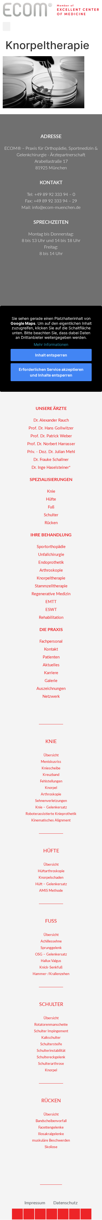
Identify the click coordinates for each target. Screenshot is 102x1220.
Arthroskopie (51, 794)
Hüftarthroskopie (51, 871)
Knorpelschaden (51, 878)
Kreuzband (51, 775)
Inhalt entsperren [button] (51, 355)
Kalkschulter (51, 1038)
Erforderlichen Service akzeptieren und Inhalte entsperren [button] (51, 372)
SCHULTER (51, 1004)
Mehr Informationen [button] (51, 344)
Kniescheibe (51, 768)
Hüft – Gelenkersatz (51, 884)
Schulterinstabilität (51, 1051)
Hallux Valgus (51, 961)
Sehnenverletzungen (51, 801)
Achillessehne (51, 941)
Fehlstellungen (51, 781)
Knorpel (51, 788)
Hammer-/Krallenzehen (51, 974)
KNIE (51, 741)
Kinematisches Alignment (51, 820)
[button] (6, 26)
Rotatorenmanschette (51, 1025)
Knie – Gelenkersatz (51, 807)
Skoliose (51, 1147)
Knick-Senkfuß (51, 967)
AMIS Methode (51, 891)
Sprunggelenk (51, 948)
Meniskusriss (51, 762)
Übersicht (51, 755)
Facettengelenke (51, 1127)
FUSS (51, 921)
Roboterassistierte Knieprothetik (51, 814)
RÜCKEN (51, 1100)
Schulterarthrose (51, 1064)
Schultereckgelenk (51, 1057)
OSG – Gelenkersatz (51, 954)
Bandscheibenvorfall (51, 1121)
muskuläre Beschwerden (51, 1140)
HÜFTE (51, 851)
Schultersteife (51, 1044)
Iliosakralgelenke (51, 1134)
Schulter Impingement (51, 1031)
